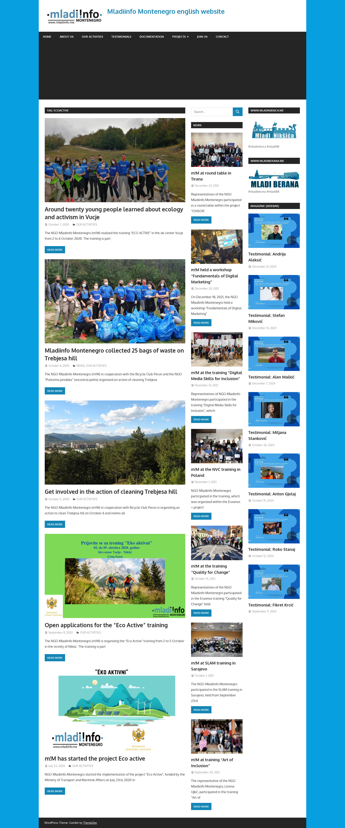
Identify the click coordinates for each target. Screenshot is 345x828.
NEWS (80, 365)
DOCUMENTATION (152, 36)
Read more (54, 249)
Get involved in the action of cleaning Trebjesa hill (111, 491)
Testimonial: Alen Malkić (271, 377)
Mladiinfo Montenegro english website (166, 11)
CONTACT (222, 36)
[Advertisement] (172, 72)
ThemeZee (90, 822)
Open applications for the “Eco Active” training (106, 625)
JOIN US (202, 36)
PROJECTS (179, 36)
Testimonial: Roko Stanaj (271, 549)
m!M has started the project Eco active (95, 758)
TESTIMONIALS (121, 36)
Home (47, 36)
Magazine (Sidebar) (265, 206)
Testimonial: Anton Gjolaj (272, 493)
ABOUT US (66, 36)
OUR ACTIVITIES (92, 36)
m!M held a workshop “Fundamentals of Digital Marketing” (214, 275)
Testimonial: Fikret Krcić (270, 604)
